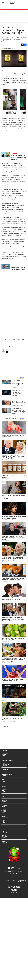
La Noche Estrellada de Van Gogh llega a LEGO (18, 268)
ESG (2, 780)
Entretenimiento (18, 8)
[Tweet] (22, 45)
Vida (2, 25)
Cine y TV (3, 755)
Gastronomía (4, 836)
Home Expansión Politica (6, 774)
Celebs (2, 831)
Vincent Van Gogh (14, 339)
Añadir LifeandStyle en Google (9, 48)
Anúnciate (14, 890)
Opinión (3, 792)
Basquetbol (4, 765)
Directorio (14, 892)
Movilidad (3, 801)
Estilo (7, 8)
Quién (3, 816)
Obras (2, 779)
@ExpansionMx (12, 351)
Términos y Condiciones (14, 886)
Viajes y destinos (5, 838)
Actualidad (3, 810)
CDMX (2, 790)
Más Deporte (4, 766)
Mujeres (3, 781)
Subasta (23, 339)
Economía (3, 775)
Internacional (4, 776)
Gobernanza (4, 800)
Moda (2, 821)
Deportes (3, 754)
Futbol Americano (5, 764)
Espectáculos (4, 817)
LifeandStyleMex (11, 873)
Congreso (3, 789)
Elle (2, 827)
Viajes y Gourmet (5, 758)
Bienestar (3, 841)
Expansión (4, 772)
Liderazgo (3, 811)
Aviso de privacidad (14, 887)
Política (3, 785)
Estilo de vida (4, 832)
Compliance (14, 889)
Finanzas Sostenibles (6, 802)
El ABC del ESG (4, 805)
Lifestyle (3, 768)
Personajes (3, 840)
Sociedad (3, 794)
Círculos (3, 820)
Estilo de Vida (4, 842)
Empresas (3, 773)
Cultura (3, 825)
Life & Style (4, 750)
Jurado (3, 843)
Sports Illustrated (7, 760)
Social (2, 799)
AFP (7, 349)
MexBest (4, 835)
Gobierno (3, 786)
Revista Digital (4, 769)
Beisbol (3, 763)
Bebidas (3, 837)
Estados (3, 791)
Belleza (3, 822)
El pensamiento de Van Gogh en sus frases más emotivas (18, 157)
